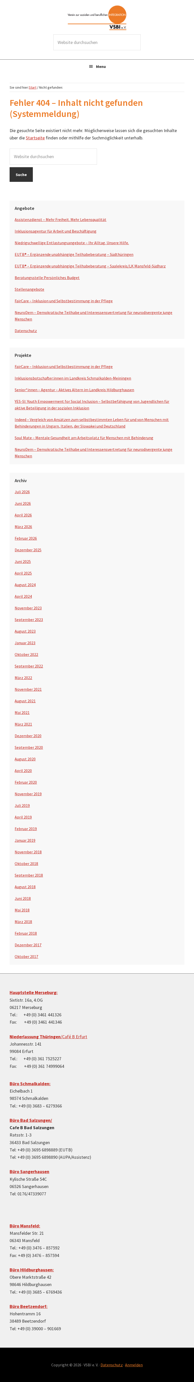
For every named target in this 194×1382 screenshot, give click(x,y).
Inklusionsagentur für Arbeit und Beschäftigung (55, 231)
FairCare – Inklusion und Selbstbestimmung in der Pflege (64, 300)
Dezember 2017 (28, 944)
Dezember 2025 (28, 549)
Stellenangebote (29, 289)
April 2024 (23, 596)
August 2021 (25, 700)
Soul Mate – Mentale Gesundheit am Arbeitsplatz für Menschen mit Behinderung (84, 437)
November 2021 (28, 689)
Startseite (35, 138)
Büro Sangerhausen (29, 1171)
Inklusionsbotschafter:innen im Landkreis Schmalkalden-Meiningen (73, 378)
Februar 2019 (26, 828)
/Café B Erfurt (48, 1037)
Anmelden (134, 1364)
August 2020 (25, 758)
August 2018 (25, 886)
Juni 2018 (23, 898)
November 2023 (28, 607)
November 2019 (28, 793)
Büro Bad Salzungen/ (31, 1120)
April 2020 (23, 770)
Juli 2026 (22, 491)
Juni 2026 (23, 503)
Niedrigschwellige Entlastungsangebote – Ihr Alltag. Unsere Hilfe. (72, 242)
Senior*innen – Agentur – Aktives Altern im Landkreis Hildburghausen (74, 389)
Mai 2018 (22, 909)
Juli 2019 (22, 805)
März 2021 (23, 724)
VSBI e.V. (97, 17)
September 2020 (29, 747)
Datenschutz (26, 330)
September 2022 (29, 666)
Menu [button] (101, 66)
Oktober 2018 (26, 863)
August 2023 (25, 631)
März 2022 (23, 677)
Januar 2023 (25, 642)
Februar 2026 (26, 538)
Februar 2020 (26, 782)
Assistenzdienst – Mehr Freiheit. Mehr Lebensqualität (60, 219)
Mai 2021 (22, 712)
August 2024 (25, 584)
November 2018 (28, 851)
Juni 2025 (23, 561)
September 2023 (29, 619)
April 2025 (23, 573)
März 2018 (23, 921)
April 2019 (23, 817)
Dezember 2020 (28, 735)
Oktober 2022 (26, 654)
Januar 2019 (25, 840)
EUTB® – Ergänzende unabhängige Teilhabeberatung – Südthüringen (74, 254)
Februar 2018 (26, 933)
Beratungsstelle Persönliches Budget (47, 277)
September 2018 (29, 875)
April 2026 (23, 514)
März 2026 (23, 526)
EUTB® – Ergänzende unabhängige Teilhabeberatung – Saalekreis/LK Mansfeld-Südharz (90, 265)
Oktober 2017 (26, 956)
